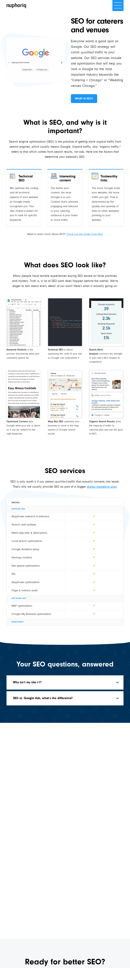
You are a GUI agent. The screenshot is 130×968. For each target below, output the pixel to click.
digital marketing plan (102, 486)
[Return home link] (16, 5)
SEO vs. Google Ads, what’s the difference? (43, 698)
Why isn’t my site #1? (27, 682)
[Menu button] (118, 5)
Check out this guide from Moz (84, 234)
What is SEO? (84, 98)
